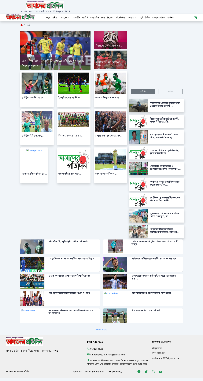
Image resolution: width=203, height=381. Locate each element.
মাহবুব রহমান (157, 348)
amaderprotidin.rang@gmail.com (107, 354)
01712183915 (96, 349)
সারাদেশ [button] (64, 17)
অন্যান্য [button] (132, 17)
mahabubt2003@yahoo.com (166, 358)
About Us (76, 371)
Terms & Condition (94, 371)
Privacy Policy (115, 371)
